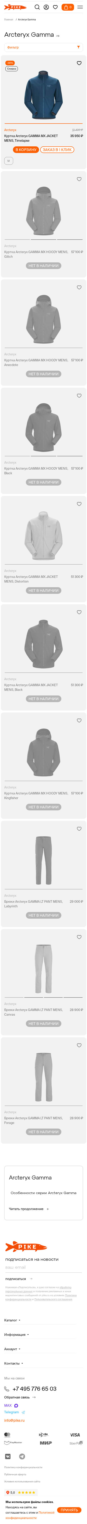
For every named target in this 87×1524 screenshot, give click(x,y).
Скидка (11, 68)
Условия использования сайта (22, 1481)
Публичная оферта (15, 1474)
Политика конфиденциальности (23, 1467)
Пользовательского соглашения (53, 1299)
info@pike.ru (14, 1420)
